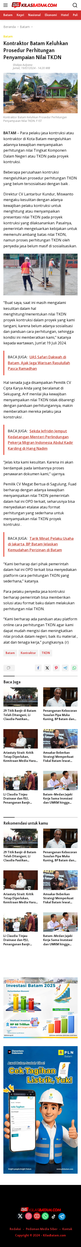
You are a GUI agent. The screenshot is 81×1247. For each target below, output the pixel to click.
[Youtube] (36, 1216)
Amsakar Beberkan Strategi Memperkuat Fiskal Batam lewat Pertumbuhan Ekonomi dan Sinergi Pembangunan (59, 757)
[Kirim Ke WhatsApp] (74, 668)
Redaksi (15, 1229)
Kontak (67, 1229)
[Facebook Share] (38, 668)
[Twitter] (20, 1216)
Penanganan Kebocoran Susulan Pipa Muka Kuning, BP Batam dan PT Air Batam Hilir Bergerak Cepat (60, 715)
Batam (8, 36)
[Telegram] (61, 1216)
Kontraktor (28, 653)
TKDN (46, 653)
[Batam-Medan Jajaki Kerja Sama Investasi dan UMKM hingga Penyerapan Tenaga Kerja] (60, 780)
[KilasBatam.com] (34, 5)
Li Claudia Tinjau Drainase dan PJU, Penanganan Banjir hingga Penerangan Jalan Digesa (17, 799)
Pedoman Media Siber (41, 1229)
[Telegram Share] (65, 668)
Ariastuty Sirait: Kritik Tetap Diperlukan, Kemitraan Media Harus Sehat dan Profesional (20, 757)
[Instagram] (28, 1216)
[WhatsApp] (45, 1216)
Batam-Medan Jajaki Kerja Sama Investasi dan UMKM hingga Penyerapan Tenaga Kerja (57, 799)
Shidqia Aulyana (22, 65)
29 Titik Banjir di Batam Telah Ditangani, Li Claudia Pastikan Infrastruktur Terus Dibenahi (19, 715)
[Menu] (6, 5)
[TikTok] (53, 1216)
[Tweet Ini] (47, 668)
